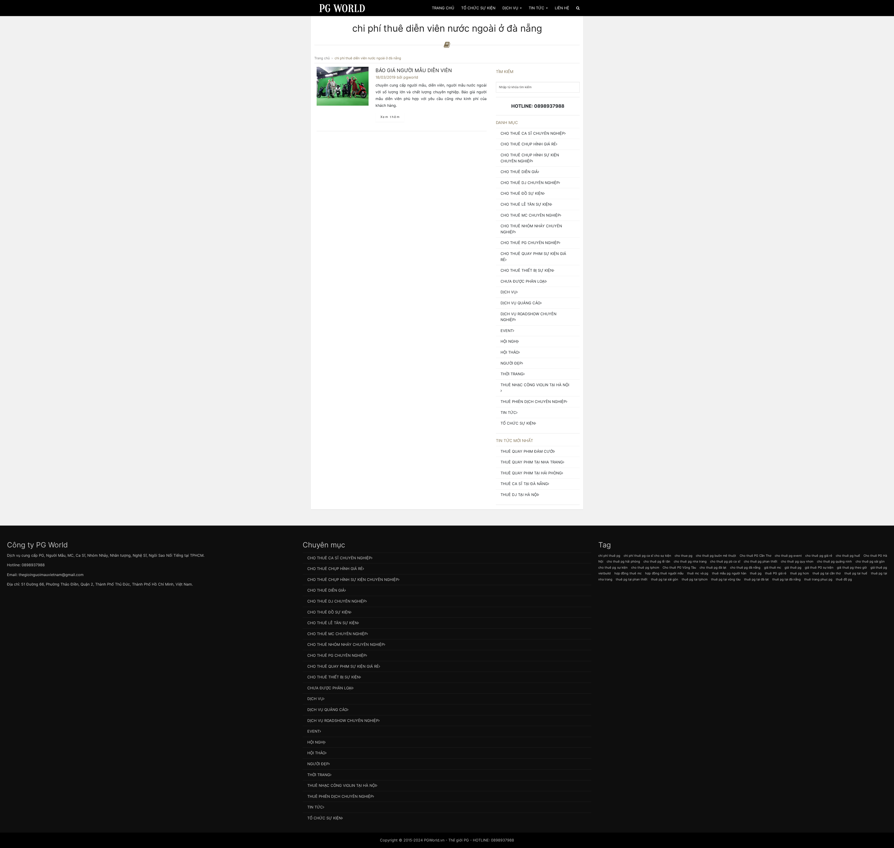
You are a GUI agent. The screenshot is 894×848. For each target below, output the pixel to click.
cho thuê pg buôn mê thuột (716, 555)
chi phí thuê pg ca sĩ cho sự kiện (647, 555)
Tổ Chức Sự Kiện (478, 8)
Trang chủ (443, 8)
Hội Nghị (509, 341)
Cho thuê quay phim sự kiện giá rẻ (533, 256)
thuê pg (756, 573)
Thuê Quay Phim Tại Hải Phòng (531, 473)
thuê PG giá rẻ (775, 573)
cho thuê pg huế (848, 555)
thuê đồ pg (844, 579)
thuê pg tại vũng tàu (726, 579)
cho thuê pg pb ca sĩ (725, 561)
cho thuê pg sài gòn (870, 561)
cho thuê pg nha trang (690, 561)
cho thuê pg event (788, 555)
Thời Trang (512, 374)
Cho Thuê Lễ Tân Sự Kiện (526, 204)
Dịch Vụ (510, 8)
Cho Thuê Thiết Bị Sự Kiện (527, 270)
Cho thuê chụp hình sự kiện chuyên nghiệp (530, 158)
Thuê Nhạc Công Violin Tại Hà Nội (535, 384)
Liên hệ (562, 8)
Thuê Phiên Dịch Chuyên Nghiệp (533, 401)
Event (507, 330)
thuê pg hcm (799, 573)
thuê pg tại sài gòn (664, 579)
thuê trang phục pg (818, 579)
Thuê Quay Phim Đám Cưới (527, 451)
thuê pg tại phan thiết (631, 579)
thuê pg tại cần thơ (827, 573)
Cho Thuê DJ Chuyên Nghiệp (530, 182)
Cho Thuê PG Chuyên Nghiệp (530, 242)
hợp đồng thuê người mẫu (664, 573)
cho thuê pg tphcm (645, 567)
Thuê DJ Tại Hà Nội (519, 494)
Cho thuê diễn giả (519, 171)
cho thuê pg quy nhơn (797, 561)
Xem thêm (390, 117)
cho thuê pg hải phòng (623, 561)
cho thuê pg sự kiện (613, 567)
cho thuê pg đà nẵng (745, 567)
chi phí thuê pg (609, 555)
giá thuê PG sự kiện (819, 567)
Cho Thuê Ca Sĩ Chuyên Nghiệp (532, 133)
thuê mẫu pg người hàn (729, 573)
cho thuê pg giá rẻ (818, 555)
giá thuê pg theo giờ (852, 567)
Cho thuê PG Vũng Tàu (679, 567)
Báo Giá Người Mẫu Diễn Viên (414, 70)
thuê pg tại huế (855, 573)
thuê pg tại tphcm (695, 579)
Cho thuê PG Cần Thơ (755, 555)
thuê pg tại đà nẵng (786, 579)
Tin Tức (537, 8)
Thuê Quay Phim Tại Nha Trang (532, 462)
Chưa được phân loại (523, 281)
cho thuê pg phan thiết (761, 561)
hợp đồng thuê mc (628, 573)
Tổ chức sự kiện (518, 423)
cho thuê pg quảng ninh (834, 561)
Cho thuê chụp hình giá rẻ (528, 144)
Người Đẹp (511, 363)
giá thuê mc (772, 567)
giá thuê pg (793, 567)
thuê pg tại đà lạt (756, 579)
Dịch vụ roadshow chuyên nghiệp (528, 317)
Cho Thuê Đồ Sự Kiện (522, 193)
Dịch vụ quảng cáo (520, 303)
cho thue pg (683, 555)
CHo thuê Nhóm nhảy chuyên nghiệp (531, 229)
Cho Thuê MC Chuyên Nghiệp (530, 215)
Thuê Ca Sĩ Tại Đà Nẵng (524, 483)
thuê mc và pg (697, 573)
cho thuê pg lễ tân (656, 561)
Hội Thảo (509, 352)
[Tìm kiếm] (578, 8)
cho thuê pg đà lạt (713, 567)
